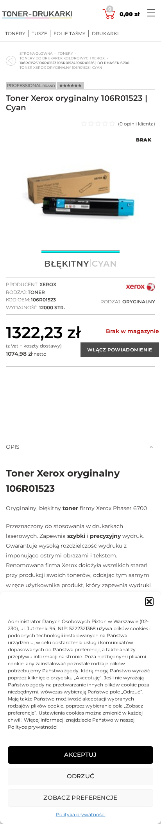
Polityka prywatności (81, 814)
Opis (13, 446)
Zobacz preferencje (80, 797)
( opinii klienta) (136, 124)
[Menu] (151, 13)
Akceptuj (80, 754)
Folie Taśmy (70, 33)
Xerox (47, 284)
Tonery (15, 33)
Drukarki (105, 33)
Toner (36, 292)
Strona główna (36, 53)
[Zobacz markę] (140, 290)
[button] (149, 601)
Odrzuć (81, 776)
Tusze (39, 33)
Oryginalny (138, 302)
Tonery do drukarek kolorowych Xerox (62, 58)
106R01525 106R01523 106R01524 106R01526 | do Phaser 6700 (74, 63)
